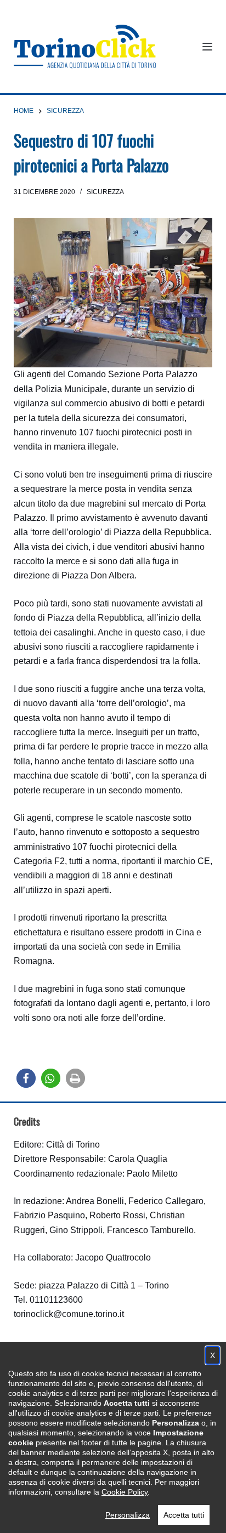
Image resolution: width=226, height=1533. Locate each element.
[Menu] (207, 47)
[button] (26, 1078)
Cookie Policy (124, 1491)
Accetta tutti (183, 1515)
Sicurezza (105, 192)
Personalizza (127, 1515)
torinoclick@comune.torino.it (69, 1314)
